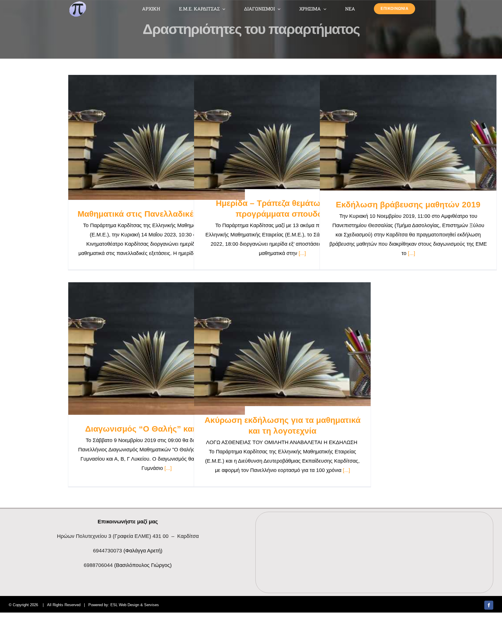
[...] (302, 253)
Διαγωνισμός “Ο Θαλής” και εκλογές (156, 428)
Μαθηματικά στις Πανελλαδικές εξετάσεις (157, 213)
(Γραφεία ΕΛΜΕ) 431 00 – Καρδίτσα (128, 536)
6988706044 (98, 565)
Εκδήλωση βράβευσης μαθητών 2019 (408, 204)
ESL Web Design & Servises (134, 605)
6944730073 (107, 551)
